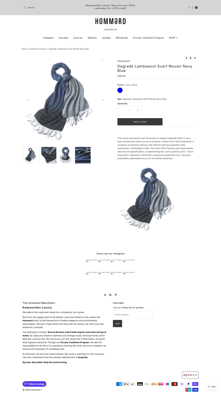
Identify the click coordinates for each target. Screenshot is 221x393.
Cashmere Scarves (37, 49)
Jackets (106, 37)
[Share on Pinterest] (195, 58)
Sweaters (48, 37)
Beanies (92, 37)
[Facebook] (105, 294)
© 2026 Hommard (31, 389)
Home (24, 49)
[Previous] (28, 100)
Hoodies (63, 37)
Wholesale (122, 37)
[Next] (102, 100)
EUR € (190, 375)
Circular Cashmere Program (148, 37)
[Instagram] (110, 294)
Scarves (78, 37)
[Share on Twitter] (191, 58)
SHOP (172, 37)
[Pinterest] (116, 294)
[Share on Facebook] (187, 58)
